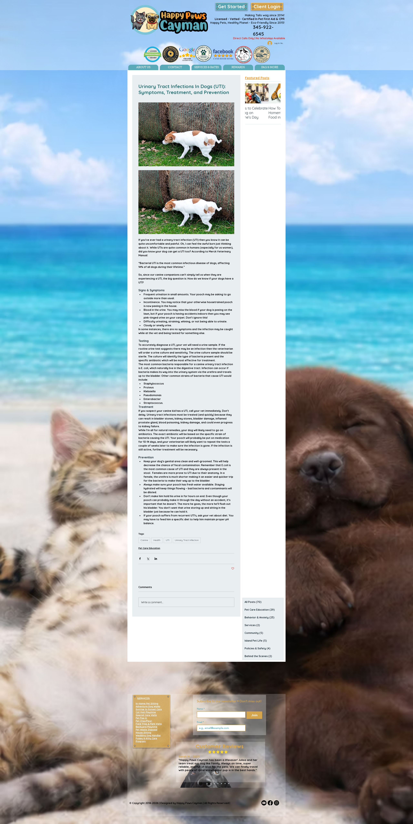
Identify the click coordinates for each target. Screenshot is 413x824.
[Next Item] (275, 93)
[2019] (217, 783)
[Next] (262, 763)
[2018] (221, 783)
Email (200, 722)
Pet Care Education (149, 548)
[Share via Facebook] (139, 558)
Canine (144, 540)
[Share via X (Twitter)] (147, 558)
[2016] (228, 783)
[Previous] (173, 763)
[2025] (206, 783)
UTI (167, 540)
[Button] (246, 23)
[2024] (210, 783)
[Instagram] (276, 802)
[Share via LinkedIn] (155, 558)
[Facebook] (270, 802)
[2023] (214, 783)
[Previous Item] (250, 93)
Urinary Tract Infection (187, 540)
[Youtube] (264, 802)
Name (201, 708)
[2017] (225, 783)
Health (156, 540)
